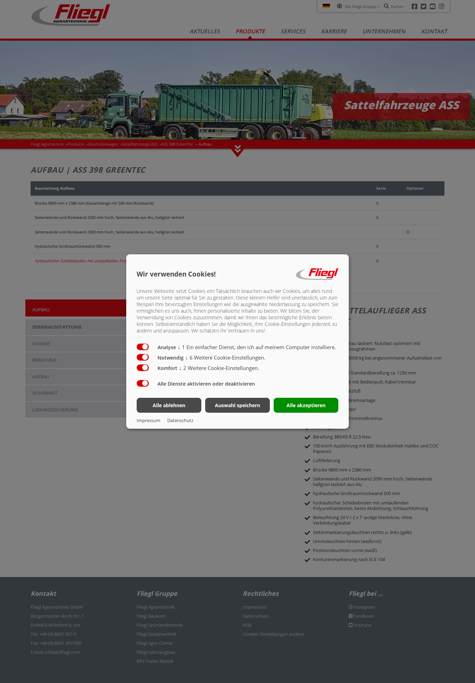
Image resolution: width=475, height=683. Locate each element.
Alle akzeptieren (306, 405)
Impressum (148, 420)
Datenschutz (180, 420)
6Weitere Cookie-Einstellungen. (225, 357)
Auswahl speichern (237, 405)
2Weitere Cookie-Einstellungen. (219, 367)
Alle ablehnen (169, 405)
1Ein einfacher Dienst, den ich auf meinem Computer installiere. (257, 347)
